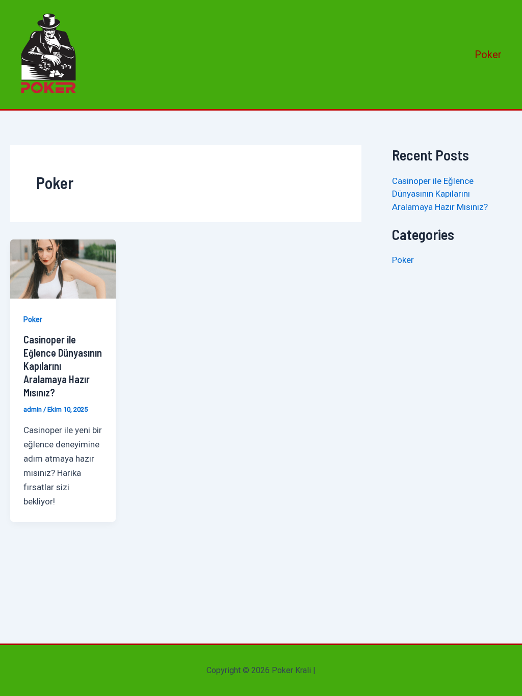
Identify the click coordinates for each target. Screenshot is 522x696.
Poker (488, 54)
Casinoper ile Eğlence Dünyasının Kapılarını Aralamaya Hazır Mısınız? (440, 194)
